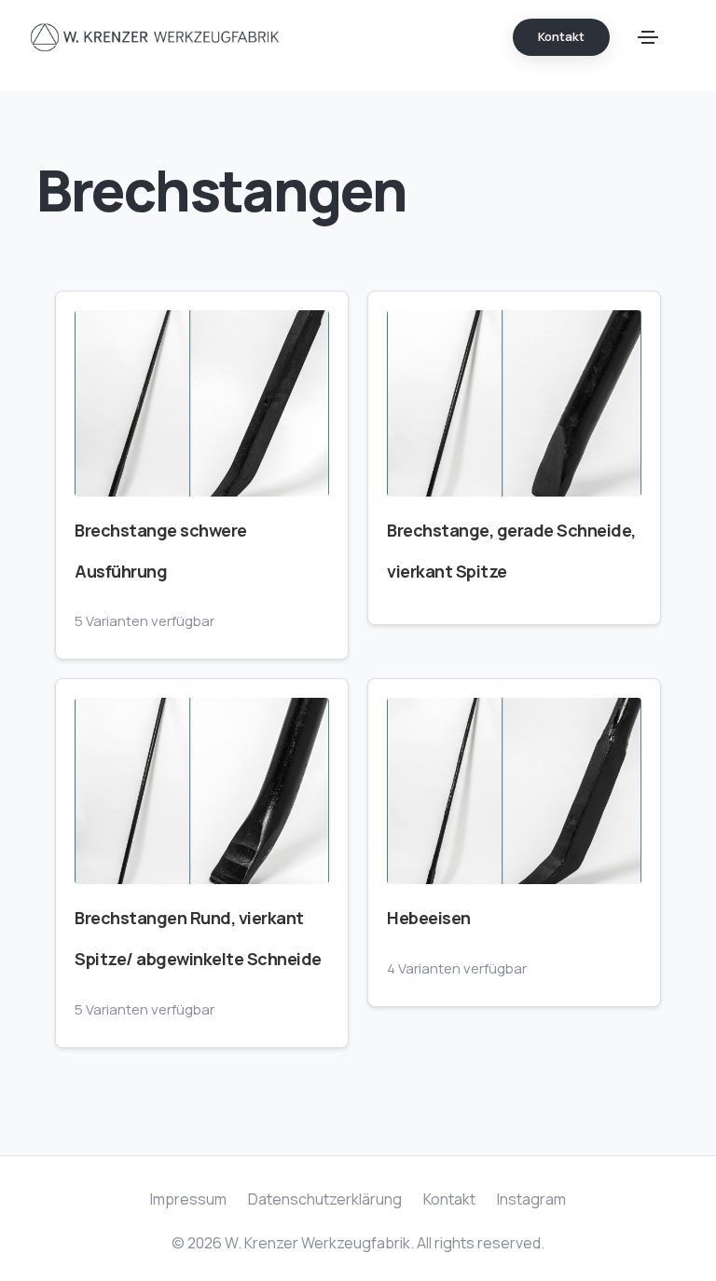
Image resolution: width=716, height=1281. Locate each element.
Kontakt (449, 1199)
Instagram (531, 1199)
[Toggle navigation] (648, 37)
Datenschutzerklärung (325, 1199)
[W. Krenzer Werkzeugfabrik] (155, 37)
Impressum (188, 1199)
